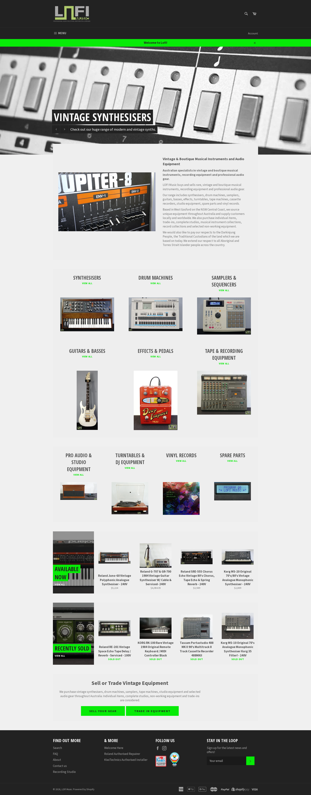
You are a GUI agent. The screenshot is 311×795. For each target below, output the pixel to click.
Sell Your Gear (103, 711)
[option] (155, 101)
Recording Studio (64, 772)
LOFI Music (67, 789)
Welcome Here (113, 748)
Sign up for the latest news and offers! (227, 750)
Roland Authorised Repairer (122, 754)
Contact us (60, 766)
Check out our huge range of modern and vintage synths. (113, 129)
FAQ (55, 754)
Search (57, 748)
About (57, 760)
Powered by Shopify (83, 789)
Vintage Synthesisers (102, 117)
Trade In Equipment (152, 711)
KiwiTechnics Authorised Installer (125, 760)
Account (253, 33)
